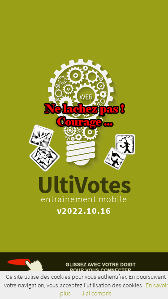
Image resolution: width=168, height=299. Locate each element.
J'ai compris (97, 293)
